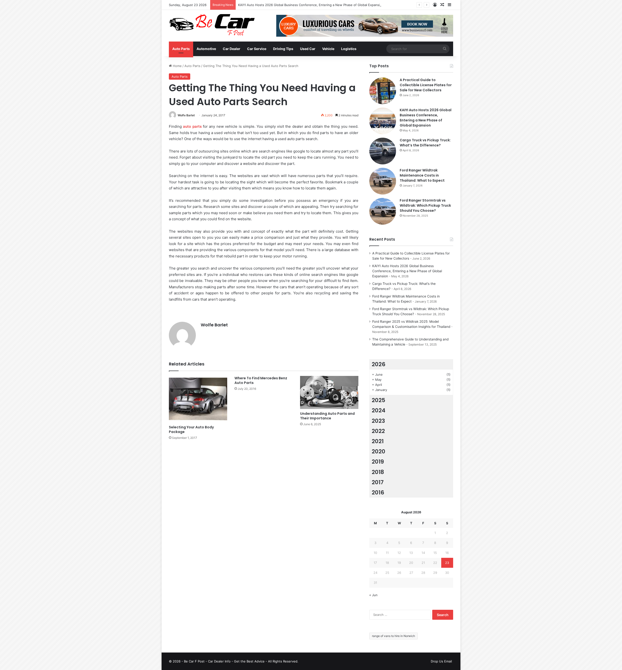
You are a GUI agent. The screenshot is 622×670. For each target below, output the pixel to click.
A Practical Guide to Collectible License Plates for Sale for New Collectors (426, 85)
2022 (378, 431)
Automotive (206, 49)
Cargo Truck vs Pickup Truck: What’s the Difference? (425, 143)
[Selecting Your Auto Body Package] (198, 399)
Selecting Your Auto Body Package (191, 429)
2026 (378, 364)
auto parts (192, 126)
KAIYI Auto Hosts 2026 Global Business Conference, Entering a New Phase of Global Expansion (311, 5)
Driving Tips (283, 49)
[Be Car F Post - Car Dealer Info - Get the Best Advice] (212, 25)
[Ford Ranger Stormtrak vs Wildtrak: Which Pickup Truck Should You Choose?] (382, 211)
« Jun (373, 595)
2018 (378, 472)
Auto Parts (181, 49)
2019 (378, 462)
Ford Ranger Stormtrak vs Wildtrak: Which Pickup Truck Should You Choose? (425, 205)
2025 (378, 400)
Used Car (307, 49)
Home (177, 66)
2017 (378, 482)
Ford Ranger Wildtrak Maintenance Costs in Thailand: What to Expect (422, 175)
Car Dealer (231, 49)
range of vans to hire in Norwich (393, 636)
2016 (378, 492)
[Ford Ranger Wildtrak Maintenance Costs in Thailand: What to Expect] (382, 181)
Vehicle (328, 49)
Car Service (256, 49)
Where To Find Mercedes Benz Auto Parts (260, 380)
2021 (378, 441)
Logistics (348, 49)
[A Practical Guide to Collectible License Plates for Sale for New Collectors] (382, 90)
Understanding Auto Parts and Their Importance (327, 416)
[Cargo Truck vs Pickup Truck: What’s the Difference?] (382, 151)
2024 (378, 410)
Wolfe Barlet (186, 115)
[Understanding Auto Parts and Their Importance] (329, 392)
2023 (378, 421)
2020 (378, 451)
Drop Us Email (441, 661)
